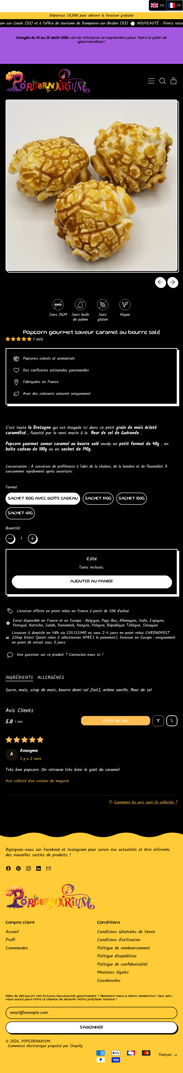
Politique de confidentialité (122, 964)
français (165, 1055)
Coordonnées (109, 980)
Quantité (13, 528)
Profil (10, 940)
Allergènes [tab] (50, 677)
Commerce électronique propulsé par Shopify (45, 1046)
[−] (10, 538)
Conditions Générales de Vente (126, 932)
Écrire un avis (116, 720)
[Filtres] (158, 720)
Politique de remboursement (123, 948)
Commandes (17, 948)
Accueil (12, 932)
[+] (32, 538)
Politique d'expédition (117, 956)
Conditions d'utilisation (118, 940)
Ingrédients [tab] (19, 677)
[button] (162, 81)
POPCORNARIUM (35, 1041)
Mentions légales (113, 972)
